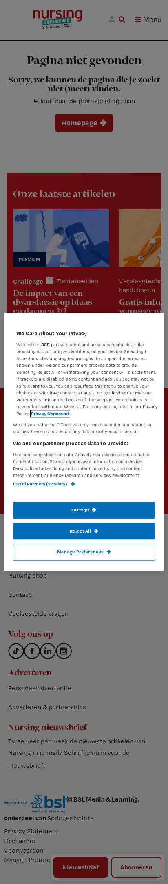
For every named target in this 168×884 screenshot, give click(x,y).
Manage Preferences (80, 552)
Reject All (80, 531)
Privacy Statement (50, 414)
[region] (84, 442)
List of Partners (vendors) (40, 484)
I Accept (80, 510)
